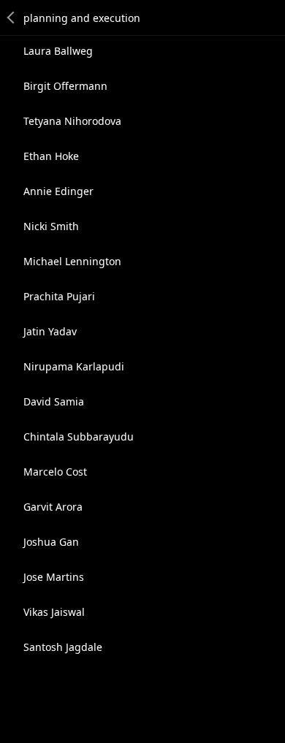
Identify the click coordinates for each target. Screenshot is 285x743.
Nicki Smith (51, 226)
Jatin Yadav (50, 331)
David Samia (53, 401)
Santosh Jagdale (62, 647)
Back (11, 17)
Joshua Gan (51, 542)
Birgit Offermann (65, 86)
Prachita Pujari (59, 296)
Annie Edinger (58, 191)
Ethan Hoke (51, 156)
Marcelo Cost (55, 472)
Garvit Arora (53, 507)
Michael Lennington (72, 261)
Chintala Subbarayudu (78, 436)
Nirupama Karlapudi (73, 366)
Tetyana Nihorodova (72, 121)
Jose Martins (53, 577)
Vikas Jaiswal (54, 612)
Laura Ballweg (58, 51)
